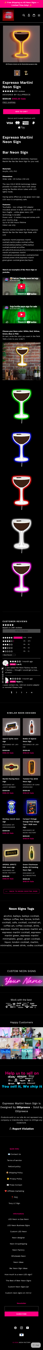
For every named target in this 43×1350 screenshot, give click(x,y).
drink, (36, 925)
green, (20, 939)
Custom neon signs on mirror (18, 1293)
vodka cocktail (35, 945)
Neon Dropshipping (18, 1244)
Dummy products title (19, 2)
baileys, (17, 916)
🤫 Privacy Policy (14, 1179)
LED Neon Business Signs (18, 1225)
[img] (15, 661)
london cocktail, (21, 942)
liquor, (8, 942)
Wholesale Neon (18, 1256)
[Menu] (39, 15)
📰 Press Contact (14, 1185)
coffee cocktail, (24, 925)
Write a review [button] (21, 631)
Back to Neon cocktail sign (23, 891)
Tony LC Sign (14, 1203)
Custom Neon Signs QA (18, 1287)
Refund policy (14, 1166)
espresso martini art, (31, 929)
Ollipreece (24, 94)
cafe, (14, 922)
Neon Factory (18, 1250)
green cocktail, (32, 939)
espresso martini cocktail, (16, 932)
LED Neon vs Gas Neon (18, 1219)
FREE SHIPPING (9, 102)
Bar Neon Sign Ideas (18, 1268)
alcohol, (8, 916)
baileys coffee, (11, 919)
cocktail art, (34, 922)
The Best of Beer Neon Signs (18, 1281)
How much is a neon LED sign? (18, 1274)
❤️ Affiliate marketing (14, 1191)
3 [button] (21, 692)
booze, (28, 919)
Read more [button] (7, 672)
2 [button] (16, 692)
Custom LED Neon (18, 1231)
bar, (22, 919)
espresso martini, (10, 929)
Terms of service (14, 1160)
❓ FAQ (14, 1197)
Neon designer (18, 1238)
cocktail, (22, 922)
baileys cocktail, (30, 916)
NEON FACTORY (24, 1342)
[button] (8, 91)
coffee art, (9, 925)
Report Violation (23, 1128)
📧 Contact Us (14, 1154)
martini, (34, 942)
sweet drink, (19, 945)
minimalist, (6, 945)
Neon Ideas (18, 1262)
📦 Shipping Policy (14, 1173)
